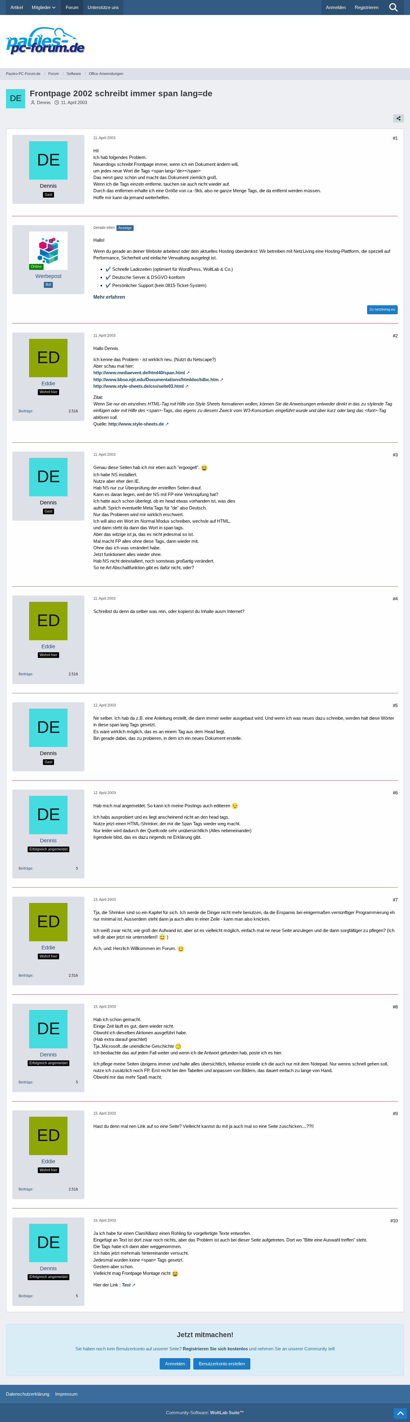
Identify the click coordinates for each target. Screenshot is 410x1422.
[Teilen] (398, 118)
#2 (395, 335)
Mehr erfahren (109, 297)
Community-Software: (205, 1412)
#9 (395, 1113)
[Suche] (393, 7)
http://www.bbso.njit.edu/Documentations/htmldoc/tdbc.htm (156, 379)
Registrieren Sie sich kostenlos (215, 1348)
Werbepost (48, 276)
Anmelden (336, 7)
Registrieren (366, 7)
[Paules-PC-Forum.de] (205, 41)
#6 (395, 792)
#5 (395, 705)
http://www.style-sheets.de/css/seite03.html (138, 386)
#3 (395, 454)
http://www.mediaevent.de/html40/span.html (139, 372)
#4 (395, 598)
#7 (395, 899)
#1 (395, 138)
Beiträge (25, 411)
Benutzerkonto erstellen (222, 1363)
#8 (395, 1006)
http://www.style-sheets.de (136, 423)
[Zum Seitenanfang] (400, 1413)
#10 (394, 1220)
